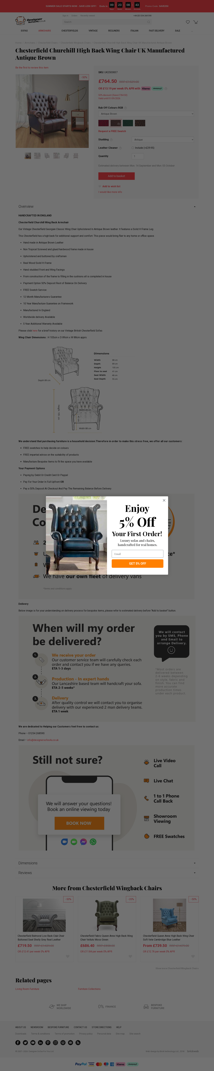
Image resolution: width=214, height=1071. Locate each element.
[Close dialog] (164, 500)
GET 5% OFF (137, 563)
